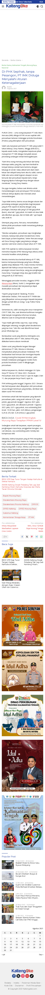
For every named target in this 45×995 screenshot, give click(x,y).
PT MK (31, 517)
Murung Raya (32, 65)
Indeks (16, 983)
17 (11, 944)
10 (11, 941)
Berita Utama (6, 65)
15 (40, 941)
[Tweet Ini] (27, 536)
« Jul (3, 954)
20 (28, 944)
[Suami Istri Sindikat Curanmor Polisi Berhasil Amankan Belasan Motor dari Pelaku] (8, 886)
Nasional (5, 68)
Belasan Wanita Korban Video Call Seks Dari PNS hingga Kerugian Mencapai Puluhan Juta (28, 918)
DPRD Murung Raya (27, 509)
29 (40, 947)
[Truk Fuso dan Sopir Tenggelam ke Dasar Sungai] (8, 908)
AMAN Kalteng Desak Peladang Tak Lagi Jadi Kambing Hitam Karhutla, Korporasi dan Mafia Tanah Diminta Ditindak (21, 487)
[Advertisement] (22, 32)
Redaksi (7, 983)
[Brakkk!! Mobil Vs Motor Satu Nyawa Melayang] (8, 864)
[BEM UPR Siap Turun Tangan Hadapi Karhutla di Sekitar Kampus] (11, 552)
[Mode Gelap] (37, 6)
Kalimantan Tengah (19, 65)
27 (28, 947)
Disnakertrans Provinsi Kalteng (16, 504)
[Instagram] (23, 976)
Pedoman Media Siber (31, 983)
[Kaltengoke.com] (17, 6)
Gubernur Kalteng (10, 513)
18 (17, 944)
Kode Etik (8, 986)
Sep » (41, 954)
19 (22, 944)
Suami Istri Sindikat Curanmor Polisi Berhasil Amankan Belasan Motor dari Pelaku (29, 886)
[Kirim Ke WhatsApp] (41, 536)
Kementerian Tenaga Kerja (14, 517)
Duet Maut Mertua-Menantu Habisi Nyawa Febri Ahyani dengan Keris (28, 897)
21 (34, 944)
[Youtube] (27, 976)
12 (22, 941)
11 (17, 941)
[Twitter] (18, 976)
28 (34, 947)
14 (34, 941)
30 (5, 950)
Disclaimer (19, 986)
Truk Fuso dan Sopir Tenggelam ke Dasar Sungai (29, 908)
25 (17, 947)
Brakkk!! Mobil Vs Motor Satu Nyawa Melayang (27, 864)
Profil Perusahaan (33, 986)
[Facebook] (14, 976)
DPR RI (35, 504)
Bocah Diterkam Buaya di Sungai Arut (26, 875)
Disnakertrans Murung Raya (14, 500)
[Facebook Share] (22, 536)
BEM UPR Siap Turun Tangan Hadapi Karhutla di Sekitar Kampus (22, 480)
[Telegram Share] (36, 536)
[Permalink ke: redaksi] (4, 87)
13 (28, 941)
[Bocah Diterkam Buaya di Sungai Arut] (8, 875)
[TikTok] (32, 976)
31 (11, 950)
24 (11, 947)
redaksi (9, 87)
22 (40, 944)
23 (5, 947)
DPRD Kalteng (9, 509)
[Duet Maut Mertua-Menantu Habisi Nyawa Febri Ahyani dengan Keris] (8, 897)
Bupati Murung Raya (11, 496)
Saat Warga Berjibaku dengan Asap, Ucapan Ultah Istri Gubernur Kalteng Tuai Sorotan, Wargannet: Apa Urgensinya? (11, 585)
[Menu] (3, 6)
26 (22, 947)
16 (5, 944)
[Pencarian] (41, 6)
